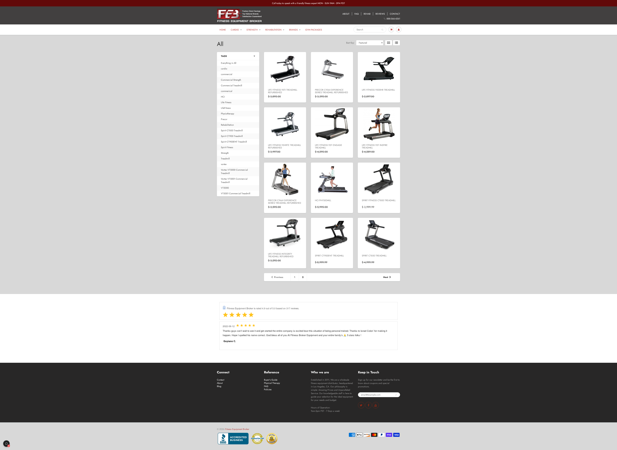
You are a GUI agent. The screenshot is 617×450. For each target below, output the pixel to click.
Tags (224, 56)
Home (222, 29)
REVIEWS (380, 13)
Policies (268, 389)
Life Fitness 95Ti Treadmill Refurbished (282, 91)
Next (385, 277)
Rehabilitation (273, 29)
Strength (252, 29)
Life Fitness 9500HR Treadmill (378, 89)
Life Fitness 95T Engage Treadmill (328, 146)
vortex (224, 164)
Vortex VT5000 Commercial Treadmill (234, 171)
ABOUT (345, 13)
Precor (224, 119)
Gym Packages (313, 29)
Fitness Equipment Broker (237, 429)
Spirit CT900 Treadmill (232, 136)
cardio (224, 68)
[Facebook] (368, 405)
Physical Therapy (272, 383)
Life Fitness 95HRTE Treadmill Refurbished (284, 146)
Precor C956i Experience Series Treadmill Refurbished (331, 91)
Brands (293, 29)
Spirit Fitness (227, 147)
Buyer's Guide (270, 379)
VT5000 (225, 187)
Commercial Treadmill (231, 85)
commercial (226, 74)
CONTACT (395, 13)
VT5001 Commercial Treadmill (235, 193)
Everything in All (228, 63)
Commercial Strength (231, 79)
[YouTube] (375, 405)
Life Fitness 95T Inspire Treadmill (375, 146)
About (220, 383)
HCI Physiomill (323, 200)
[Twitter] (361, 405)
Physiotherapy (227, 113)
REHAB (367, 13)
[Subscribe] (396, 394)
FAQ (356, 13)
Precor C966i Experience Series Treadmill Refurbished (284, 202)
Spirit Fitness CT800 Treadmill (379, 200)
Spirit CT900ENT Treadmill (234, 141)
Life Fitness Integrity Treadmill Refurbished (281, 255)
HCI (223, 96)
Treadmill (225, 158)
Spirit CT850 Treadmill (232, 130)
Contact (220, 379)
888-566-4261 (393, 18)
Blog (219, 386)
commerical (226, 91)
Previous (278, 277)
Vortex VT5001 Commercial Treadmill (234, 180)
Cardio (235, 29)
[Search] (382, 29)
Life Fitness (226, 102)
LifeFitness (226, 108)
